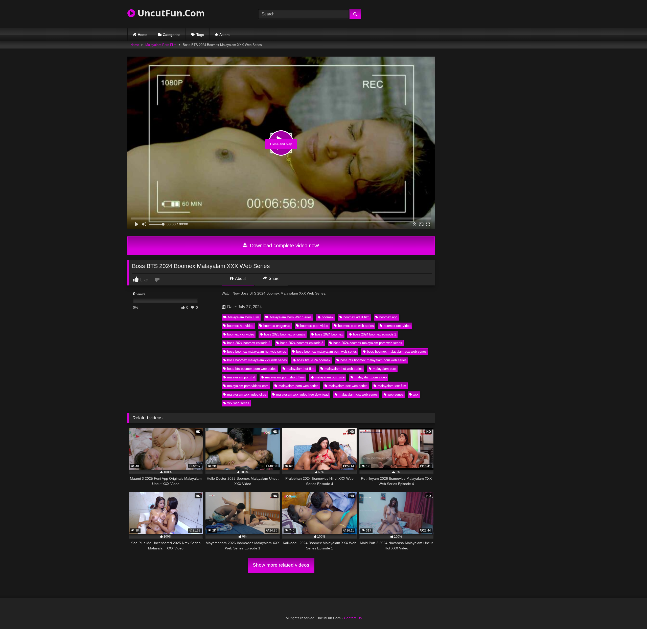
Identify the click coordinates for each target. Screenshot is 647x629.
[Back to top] (631, 614)
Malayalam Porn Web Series (291, 317)
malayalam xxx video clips (246, 394)
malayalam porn (384, 369)
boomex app (388, 317)
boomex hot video (240, 326)
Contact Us (353, 618)
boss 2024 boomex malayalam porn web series (367, 343)
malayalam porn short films (285, 377)
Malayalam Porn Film (160, 45)
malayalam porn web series (298, 386)
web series (395, 394)
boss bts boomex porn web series (251, 369)
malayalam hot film (300, 369)
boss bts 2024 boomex (313, 360)
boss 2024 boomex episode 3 (301, 343)
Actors (224, 35)
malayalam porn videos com (247, 386)
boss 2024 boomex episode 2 (248, 343)
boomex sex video (397, 326)
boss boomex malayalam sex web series (397, 351)
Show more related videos (281, 565)
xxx (416, 394)
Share (274, 278)
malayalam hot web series (344, 369)
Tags (200, 35)
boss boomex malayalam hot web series (256, 351)
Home (142, 35)
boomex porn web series (356, 326)
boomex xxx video (240, 334)
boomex (327, 317)
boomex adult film (356, 317)
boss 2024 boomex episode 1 (374, 334)
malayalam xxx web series (358, 394)
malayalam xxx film (392, 386)
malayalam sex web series (348, 386)
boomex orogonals (276, 326)
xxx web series (238, 403)
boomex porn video (314, 326)
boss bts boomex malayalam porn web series (373, 360)
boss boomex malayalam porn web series (326, 351)
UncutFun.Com (170, 13)
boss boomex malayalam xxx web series (257, 360)
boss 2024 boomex (329, 334)
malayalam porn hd (241, 377)
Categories (171, 35)
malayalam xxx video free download (302, 394)
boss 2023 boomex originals (284, 334)
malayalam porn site (329, 377)
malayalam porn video (371, 377)
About (240, 278)
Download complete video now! (283, 245)
